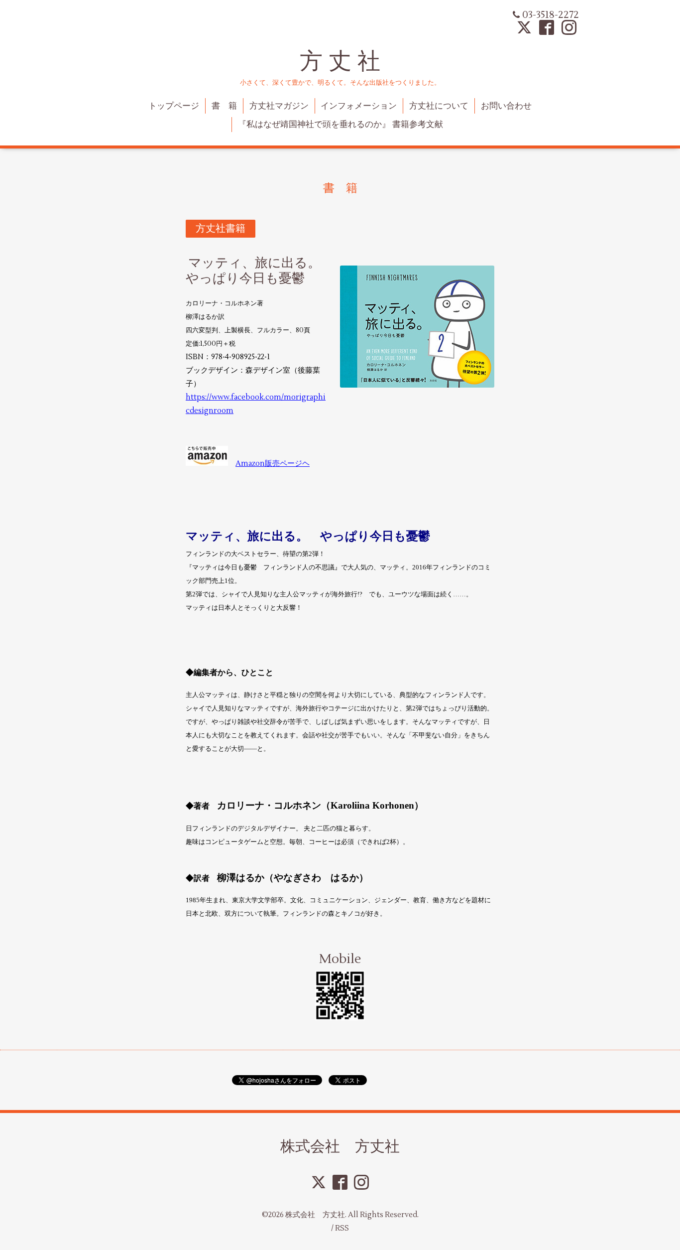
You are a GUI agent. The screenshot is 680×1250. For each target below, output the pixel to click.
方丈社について (438, 106)
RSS (342, 1228)
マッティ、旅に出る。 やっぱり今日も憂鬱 (260, 271)
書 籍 (224, 106)
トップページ (173, 106)
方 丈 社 (340, 61)
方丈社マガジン (279, 106)
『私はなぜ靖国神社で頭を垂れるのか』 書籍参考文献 (340, 124)
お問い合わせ (506, 106)
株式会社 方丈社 (340, 1146)
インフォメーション (359, 106)
